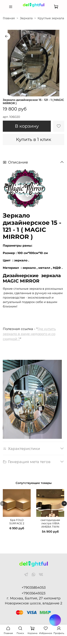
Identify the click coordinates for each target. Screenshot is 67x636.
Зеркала (26, 18)
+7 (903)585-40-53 (33, 9)
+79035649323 (33, 593)
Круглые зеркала (51, 18)
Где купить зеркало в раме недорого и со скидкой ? (29, 334)
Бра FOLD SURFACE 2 (16, 521)
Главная (9, 18)
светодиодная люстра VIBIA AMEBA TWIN (50, 523)
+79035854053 (34, 587)
